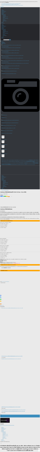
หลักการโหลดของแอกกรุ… (5, 144)
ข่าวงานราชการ (3, 429)
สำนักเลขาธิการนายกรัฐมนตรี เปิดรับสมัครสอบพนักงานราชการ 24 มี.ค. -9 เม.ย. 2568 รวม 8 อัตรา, (12, 5)
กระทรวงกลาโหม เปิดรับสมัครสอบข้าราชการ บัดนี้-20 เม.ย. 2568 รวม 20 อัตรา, (10, 4)
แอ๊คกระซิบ (3, 13)
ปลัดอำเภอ (4, 17)
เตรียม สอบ (23, 164)
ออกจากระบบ (3, 440)
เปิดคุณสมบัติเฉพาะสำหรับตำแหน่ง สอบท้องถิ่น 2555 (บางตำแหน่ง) (9, 73)
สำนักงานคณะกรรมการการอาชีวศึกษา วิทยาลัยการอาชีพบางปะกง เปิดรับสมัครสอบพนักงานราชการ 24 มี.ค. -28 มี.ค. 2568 (15, 63)
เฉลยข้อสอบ (19, 164)
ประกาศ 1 (3, 281)
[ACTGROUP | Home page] (2, 7)
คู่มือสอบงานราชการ (4, 11)
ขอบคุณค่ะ (3, 158)
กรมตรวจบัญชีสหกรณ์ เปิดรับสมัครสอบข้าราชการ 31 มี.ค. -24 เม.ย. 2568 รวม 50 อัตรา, (11, 3)
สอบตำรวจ (4, 34)
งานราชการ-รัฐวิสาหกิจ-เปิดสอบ (5, 46)
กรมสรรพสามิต (4, 161)
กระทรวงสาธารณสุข (30, 161)
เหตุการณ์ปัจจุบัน (4, 35)
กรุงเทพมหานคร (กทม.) (5, 31)
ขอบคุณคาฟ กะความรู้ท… (4, 153)
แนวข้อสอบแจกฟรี (4, 14)
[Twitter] (3, 196)
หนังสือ (12, 164)
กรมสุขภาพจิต (17, 161)
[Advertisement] (20, 201)
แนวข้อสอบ (25, 164)
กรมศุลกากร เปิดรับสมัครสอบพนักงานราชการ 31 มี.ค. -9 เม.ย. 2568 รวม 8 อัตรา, (10, 68)
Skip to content (2, 6)
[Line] (5, 196)
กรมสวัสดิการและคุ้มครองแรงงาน (11, 161)
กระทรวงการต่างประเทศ (23, 161)
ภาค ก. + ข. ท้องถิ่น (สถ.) (5, 18)
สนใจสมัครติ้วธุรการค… (4, 139)
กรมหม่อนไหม (20, 161)
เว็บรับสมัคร (7, 281)
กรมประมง (3, 305)
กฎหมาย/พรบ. (4, 15)
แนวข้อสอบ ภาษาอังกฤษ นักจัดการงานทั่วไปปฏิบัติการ (31, 164)
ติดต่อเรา (2, 22)
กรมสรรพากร (7, 161)
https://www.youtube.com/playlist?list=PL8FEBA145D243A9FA (7, 425)
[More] (9, 196)
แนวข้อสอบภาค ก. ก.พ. (4, 117)
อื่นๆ (3, 21)
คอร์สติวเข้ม (3, 10)
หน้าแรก (2, 9)
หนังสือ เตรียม (14, 164)
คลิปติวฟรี (3, 27)
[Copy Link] (7, 196)
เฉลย (17, 164)
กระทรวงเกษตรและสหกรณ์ (37, 161)
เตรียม (21, 164)
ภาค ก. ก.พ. (4, 19)
